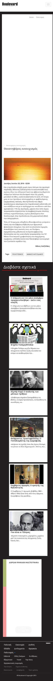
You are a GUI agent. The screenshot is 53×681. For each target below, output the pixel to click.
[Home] (10, 4)
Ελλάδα (7, 648)
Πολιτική (7, 644)
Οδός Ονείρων (19, 656)
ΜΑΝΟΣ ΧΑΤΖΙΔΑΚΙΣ (35, 254)
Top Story (29, 660)
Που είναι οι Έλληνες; (20, 532)
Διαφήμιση (20, 670)
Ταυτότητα (7, 667)
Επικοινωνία (8, 670)
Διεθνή (31, 644)
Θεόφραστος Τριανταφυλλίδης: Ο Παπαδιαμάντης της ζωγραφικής (26, 439)
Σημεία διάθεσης (22, 667)
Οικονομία (19, 644)
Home (31, 17)
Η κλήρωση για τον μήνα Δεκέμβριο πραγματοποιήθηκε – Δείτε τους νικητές (27, 300)
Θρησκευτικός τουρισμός (13, 663)
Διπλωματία (19, 648)
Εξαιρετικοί (8, 660)
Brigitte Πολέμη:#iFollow (22, 344)
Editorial (7, 656)
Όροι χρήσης (33, 670)
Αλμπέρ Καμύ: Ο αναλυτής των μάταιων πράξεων (25, 392)
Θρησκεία (33, 648)
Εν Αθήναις (33, 656)
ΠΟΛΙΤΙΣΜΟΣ (17, 254)
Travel (19, 660)
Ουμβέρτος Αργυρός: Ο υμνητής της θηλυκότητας (27, 486)
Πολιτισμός (40, 17)
